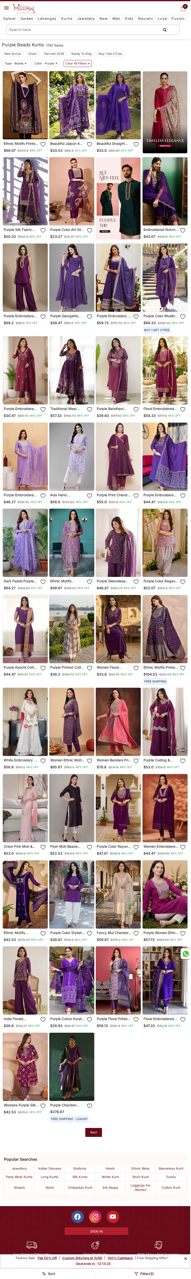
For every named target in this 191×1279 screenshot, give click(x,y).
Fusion (178, 18)
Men (116, 18)
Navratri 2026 (54, 54)
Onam (32, 54)
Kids (129, 18)
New (103, 18)
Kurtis (67, 18)
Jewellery (86, 18)
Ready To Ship (81, 54)
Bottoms (80, 1168)
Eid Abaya (110, 1187)
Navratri (145, 18)
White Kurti (110, 1177)
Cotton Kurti (171, 1187)
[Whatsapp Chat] (185, 953)
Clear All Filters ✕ (77, 63)
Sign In (96, 1231)
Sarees (26, 18)
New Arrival (12, 54)
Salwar (9, 18)
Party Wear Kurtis (19, 1177)
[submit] (164, 29)
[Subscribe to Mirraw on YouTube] (113, 1217)
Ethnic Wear (140, 1168)
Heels (110, 1168)
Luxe (162, 18)
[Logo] (24, 9)
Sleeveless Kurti (170, 1168)
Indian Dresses (49, 1168)
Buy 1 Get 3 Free (110, 54)
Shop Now (29, 131)
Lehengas (47, 18)
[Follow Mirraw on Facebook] (77, 1217)
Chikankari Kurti (80, 1187)
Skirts (50, 1187)
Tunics (171, 1177)
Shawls (19, 1187)
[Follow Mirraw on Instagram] (95, 1217)
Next (93, 1132)
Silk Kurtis (80, 1177)
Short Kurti (140, 1177)
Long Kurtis (49, 1177)
